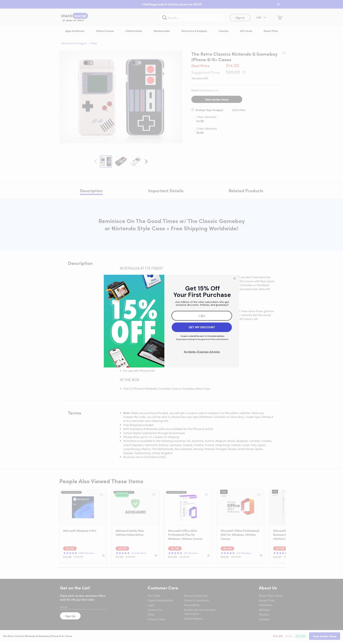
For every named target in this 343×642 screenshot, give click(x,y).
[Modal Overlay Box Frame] (171, 321)
